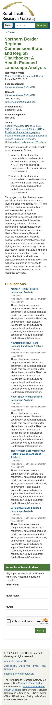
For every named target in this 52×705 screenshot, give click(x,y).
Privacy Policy (39, 666)
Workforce (41, 142)
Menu (8, 25)
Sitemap (8, 669)
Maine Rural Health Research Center (24, 76)
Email (10, 607)
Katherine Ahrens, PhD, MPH (20, 87)
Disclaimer (24, 666)
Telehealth (30, 139)
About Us (9, 661)
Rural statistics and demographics (22, 132)
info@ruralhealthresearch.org (19, 674)
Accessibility (10, 666)
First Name (13, 584)
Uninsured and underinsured (19, 142)
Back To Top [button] (43, 701)
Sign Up (40, 630)
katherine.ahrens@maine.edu (20, 102)
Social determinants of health (20, 135)
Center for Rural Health (30, 683)
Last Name (13, 596)
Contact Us (21, 661)
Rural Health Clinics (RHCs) (29, 129)
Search (43, 25)
